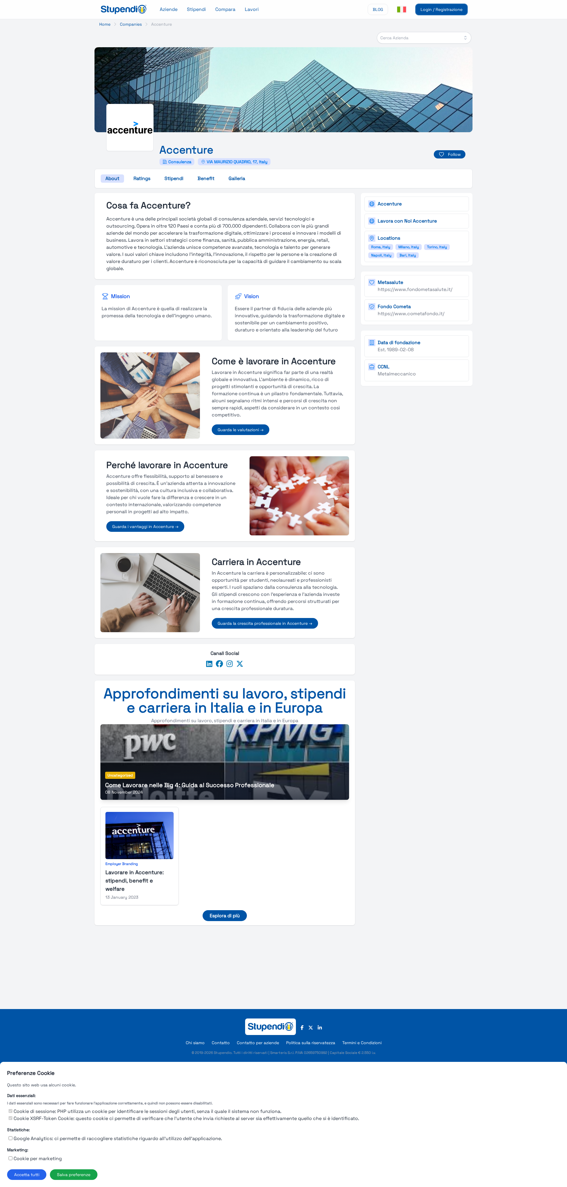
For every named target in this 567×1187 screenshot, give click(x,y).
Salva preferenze (73, 1174)
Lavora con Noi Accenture (407, 221)
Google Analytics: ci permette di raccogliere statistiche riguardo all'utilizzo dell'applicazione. (118, 1138)
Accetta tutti (26, 1174)
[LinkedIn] (320, 1027)
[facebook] (219, 664)
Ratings (141, 178)
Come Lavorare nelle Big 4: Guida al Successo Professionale (189, 785)
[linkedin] (209, 664)
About (112, 178)
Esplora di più (225, 916)
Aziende (168, 9)
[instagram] (230, 664)
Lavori (252, 9)
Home (104, 24)
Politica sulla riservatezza (310, 1042)
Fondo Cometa (394, 306)
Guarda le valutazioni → (240, 429)
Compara (225, 9)
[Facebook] (302, 1027)
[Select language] (401, 9)
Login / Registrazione (441, 9)
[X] (310, 1027)
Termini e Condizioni (362, 1042)
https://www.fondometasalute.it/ (415, 289)
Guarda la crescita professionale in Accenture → (265, 623)
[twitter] (239, 664)
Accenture (390, 204)
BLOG (378, 9)
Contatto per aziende (258, 1042)
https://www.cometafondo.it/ (411, 313)
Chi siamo (195, 1042)
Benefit (206, 178)
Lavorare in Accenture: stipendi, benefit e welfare (134, 880)
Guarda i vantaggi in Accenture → (145, 526)
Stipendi (196, 9)
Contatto (221, 1042)
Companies (131, 24)
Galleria (237, 178)
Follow (454, 154)
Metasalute (390, 282)
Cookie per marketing (38, 1158)
